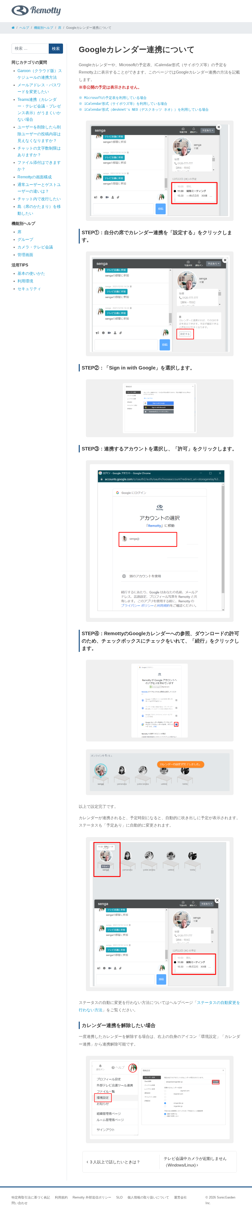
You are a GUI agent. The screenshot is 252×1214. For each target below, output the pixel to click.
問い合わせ (20, 1203)
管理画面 (25, 255)
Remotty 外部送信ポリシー (92, 1197)
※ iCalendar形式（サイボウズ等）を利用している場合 (123, 104)
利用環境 (25, 281)
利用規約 (61, 1197)
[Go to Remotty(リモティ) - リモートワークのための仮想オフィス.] (13, 28)
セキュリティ (29, 289)
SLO (119, 1197)
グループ (25, 239)
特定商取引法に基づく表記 (31, 1197)
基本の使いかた (31, 273)
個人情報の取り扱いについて (148, 1197)
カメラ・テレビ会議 (35, 247)
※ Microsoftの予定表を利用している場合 (113, 98)
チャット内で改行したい (39, 199)
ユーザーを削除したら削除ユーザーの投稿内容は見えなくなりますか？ (39, 133)
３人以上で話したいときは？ (114, 1162)
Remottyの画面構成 (34, 177)
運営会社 (180, 1197)
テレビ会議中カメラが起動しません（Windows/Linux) (195, 1161)
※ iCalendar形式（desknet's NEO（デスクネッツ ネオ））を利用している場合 (144, 109)
